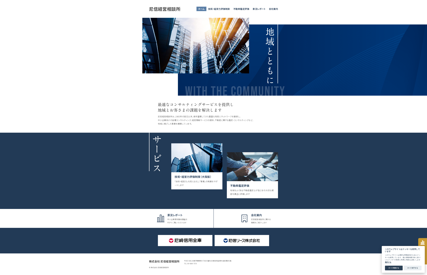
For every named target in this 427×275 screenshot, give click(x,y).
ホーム (201, 8)
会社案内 (273, 8)
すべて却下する (412, 268)
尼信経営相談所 (164, 9)
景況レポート (259, 8)
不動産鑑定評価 (241, 8)
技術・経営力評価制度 (219, 8)
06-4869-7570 (192, 263)
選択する (388, 262)
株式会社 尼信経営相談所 (164, 261)
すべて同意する (394, 268)
